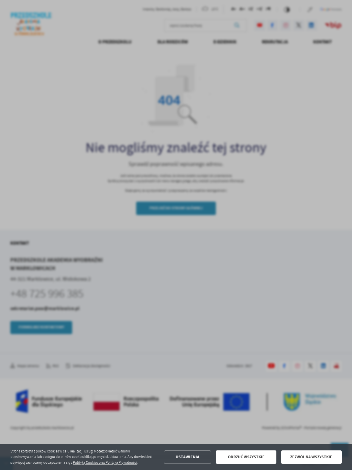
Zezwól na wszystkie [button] (311, 457)
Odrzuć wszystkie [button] (246, 457)
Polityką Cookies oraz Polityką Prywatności (105, 462)
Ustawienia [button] (187, 457)
